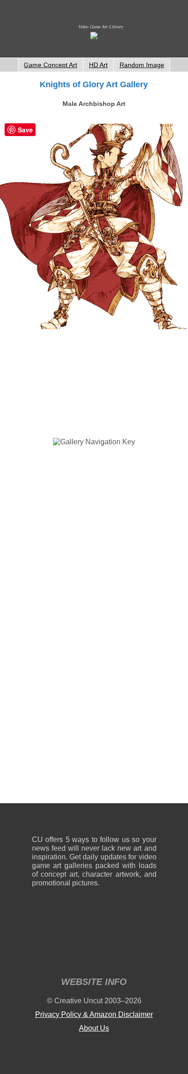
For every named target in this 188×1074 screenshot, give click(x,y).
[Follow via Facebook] (94, 821)
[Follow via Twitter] (122, 821)
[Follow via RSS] (38, 821)
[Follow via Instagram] (66, 821)
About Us (94, 1028)
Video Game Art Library (100, 26)
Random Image (142, 64)
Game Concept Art (50, 64)
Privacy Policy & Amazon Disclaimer (94, 1014)
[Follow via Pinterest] (150, 821)
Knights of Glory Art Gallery (94, 84)
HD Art (98, 64)
